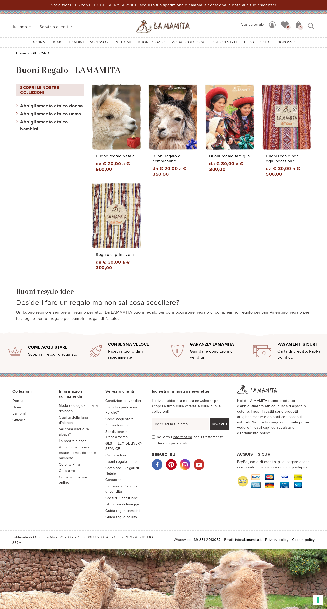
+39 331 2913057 (206, 540)
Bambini (19, 413)
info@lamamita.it (248, 540)
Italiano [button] (20, 26)
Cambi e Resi (116, 455)
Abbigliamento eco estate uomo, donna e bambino (77, 452)
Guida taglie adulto (121, 517)
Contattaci (113, 480)
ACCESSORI (100, 42)
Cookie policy (303, 540)
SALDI (265, 42)
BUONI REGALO (151, 42)
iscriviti (219, 424)
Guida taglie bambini (122, 511)
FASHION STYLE (224, 42)
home (21, 53)
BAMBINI (76, 42)
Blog (249, 42)
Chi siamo (67, 471)
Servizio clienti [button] (54, 26)
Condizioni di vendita (123, 401)
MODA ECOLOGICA (187, 42)
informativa (182, 437)
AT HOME (124, 42)
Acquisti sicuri (117, 425)
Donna (38, 42)
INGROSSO (285, 42)
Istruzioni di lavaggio (122, 504)
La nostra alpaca (72, 441)
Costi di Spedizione (121, 498)
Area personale (252, 24)
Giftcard (19, 420)
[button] (285, 24)
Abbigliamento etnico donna (51, 106)
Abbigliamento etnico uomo (50, 114)
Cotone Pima (69, 464)
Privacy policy (276, 540)
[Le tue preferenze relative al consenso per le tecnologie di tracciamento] (318, 600)
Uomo (57, 42)
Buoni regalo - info (121, 461)
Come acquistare (119, 419)
